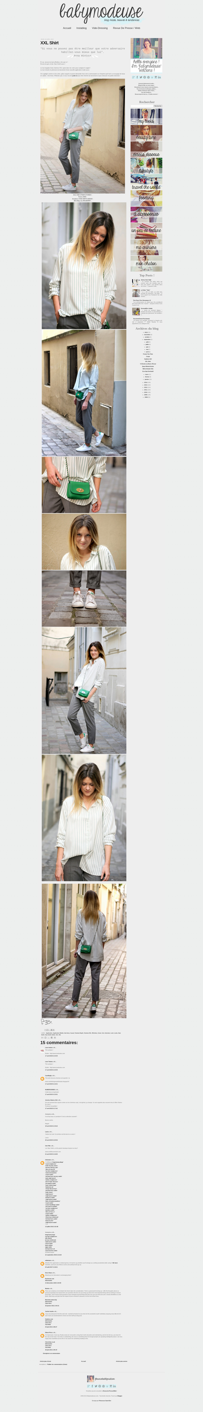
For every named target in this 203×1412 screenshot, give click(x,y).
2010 (145, 392)
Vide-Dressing (100, 28)
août (147, 342)
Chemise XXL (87, 1033)
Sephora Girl (148, 359)
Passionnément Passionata (141, 318)
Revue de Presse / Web (126, 28)
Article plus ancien (121, 1361)
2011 (145, 390)
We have (115, 1263)
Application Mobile (58, 1033)
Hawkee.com (49, 1319)
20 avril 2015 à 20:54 (51, 1140)
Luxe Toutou (48, 1061)
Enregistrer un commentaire (51, 1353)
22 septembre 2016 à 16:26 (53, 1255)
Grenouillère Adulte (146, 308)
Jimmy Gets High (146, 280)
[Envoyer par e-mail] (46, 1030)
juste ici (74, 75)
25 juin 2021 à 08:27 (51, 1327)
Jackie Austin (49, 1311)
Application (49, 1033)
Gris (103, 1033)
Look (112, 1033)
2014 (145, 382)
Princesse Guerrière (105, 1400)
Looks (116, 1033)
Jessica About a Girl (51, 1100)
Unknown (48, 1160)
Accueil (67, 28)
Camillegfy (48, 1075)
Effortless (94, 1033)
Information (48, 1280)
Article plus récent (45, 1361)
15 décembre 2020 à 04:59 (53, 1283)
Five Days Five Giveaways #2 (142, 300)
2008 (146, 397)
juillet (147, 344)
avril (147, 352)
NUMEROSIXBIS (50, 1089)
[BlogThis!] (48, 1030)
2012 (145, 387)
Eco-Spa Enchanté (148, 371)
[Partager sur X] (50, 1030)
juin (147, 347)
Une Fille (47, 1146)
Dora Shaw (48, 1273)
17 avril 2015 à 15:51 (51, 1094)
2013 (145, 385)
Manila (47, 1288)
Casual (72, 1033)
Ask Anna (67, 1033)
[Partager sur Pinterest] (54, 1030)
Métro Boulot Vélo (148, 369)
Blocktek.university (51, 1300)
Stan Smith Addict (50, 1034)
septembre (147, 339)
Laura (47, 1132)
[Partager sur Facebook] (52, 1030)
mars (147, 374)
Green (99, 1033)
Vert (57, 1034)
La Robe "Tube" (145, 290)
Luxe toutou (48, 1047)
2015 (146, 332)
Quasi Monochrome (148, 366)
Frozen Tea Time (148, 354)
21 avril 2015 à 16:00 (51, 1154)
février (147, 377)
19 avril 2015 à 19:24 (51, 1126)
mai (147, 349)
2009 (145, 395)
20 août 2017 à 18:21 (51, 1267)
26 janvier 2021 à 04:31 (52, 1305)
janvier (147, 379)
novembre (147, 334)
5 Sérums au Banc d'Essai (148, 364)
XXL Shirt (148, 361)
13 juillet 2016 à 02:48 (51, 1226)
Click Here (48, 1303)
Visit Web (48, 1324)
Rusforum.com (49, 1278)
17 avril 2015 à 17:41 (51, 1108)
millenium (48, 1260)
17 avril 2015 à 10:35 (51, 1056)
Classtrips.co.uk (50, 1342)
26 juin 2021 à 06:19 (51, 1350)
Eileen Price (48, 1332)
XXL (60, 1034)
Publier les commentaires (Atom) (57, 1364)
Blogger (119, 1396)
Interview (107, 1033)
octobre (147, 337)
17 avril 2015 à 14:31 (51, 1084)
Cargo (148, 356)
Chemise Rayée (79, 1033)
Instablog (81, 28)
